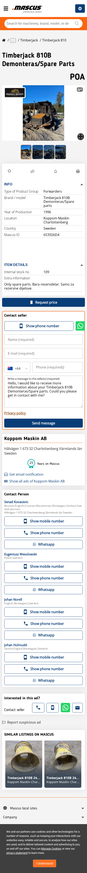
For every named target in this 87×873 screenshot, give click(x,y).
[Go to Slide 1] (26, 152)
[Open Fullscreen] (80, 136)
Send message (43, 423)
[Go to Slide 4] (60, 152)
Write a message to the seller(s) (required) (34, 379)
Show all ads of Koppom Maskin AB (37, 481)
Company (10, 817)
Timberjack (29, 40)
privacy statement (17, 853)
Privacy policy (15, 413)
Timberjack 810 (54, 40)
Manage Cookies (51, 848)
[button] (43, 113)
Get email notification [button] (26, 474)
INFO (8, 184)
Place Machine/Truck (80, 8)
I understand (44, 863)
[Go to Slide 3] (49, 152)
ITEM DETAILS (16, 265)
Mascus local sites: (24, 808)
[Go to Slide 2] (37, 152)
